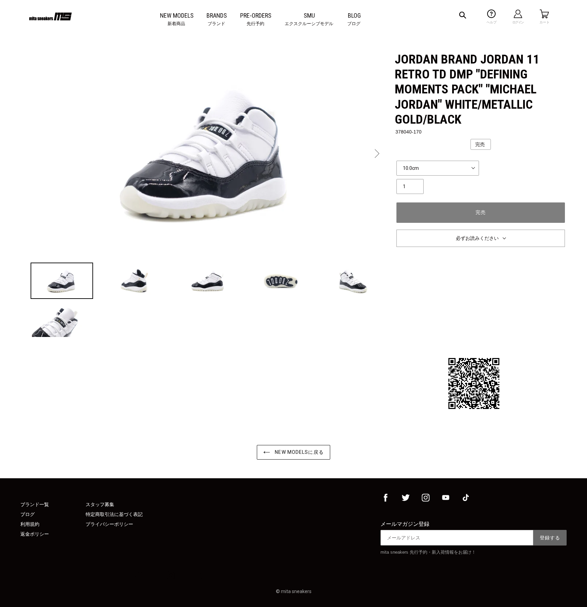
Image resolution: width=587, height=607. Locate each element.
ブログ (27, 514)
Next (376, 153)
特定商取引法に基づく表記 (114, 514)
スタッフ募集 (100, 504)
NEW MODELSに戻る (298, 452)
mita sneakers (296, 591)
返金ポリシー (34, 534)
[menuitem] (177, 15)
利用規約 (29, 524)
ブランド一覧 (34, 504)
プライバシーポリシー (109, 524)
